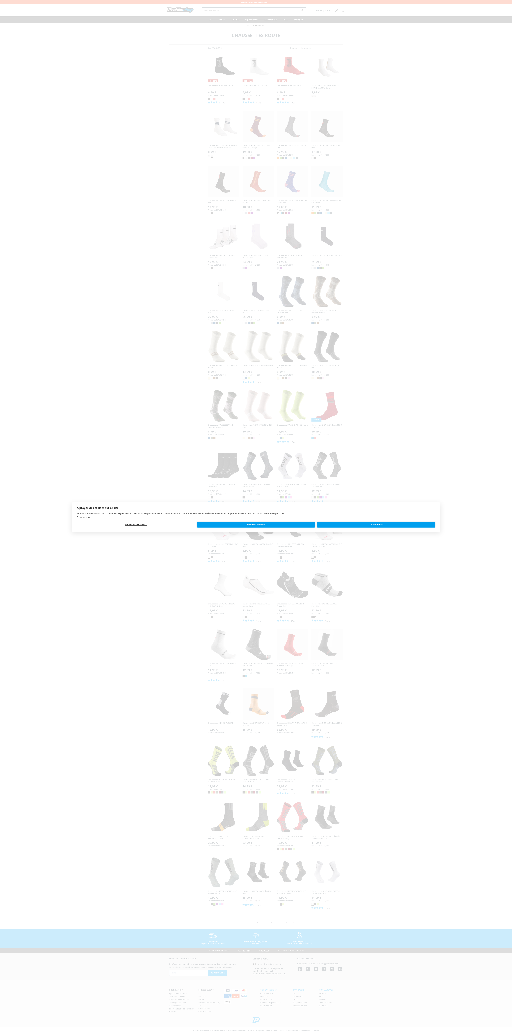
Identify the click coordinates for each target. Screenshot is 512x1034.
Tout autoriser (376, 524)
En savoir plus (83, 517)
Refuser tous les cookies (256, 524)
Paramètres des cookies (136, 524)
